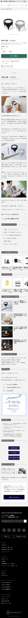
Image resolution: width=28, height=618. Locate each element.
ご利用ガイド (4, 545)
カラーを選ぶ (14, 56)
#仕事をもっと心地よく (15, 359)
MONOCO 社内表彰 (5, 584)
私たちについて (4, 559)
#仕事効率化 (23, 362)
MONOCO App (4, 575)
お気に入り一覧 (21, 536)
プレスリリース (4, 596)
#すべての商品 (12, 364)
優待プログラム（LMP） (6, 603)
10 (16, 34)
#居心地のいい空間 (5, 364)
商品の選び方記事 (5, 601)
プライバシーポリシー (6, 551)
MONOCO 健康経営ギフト (6, 589)
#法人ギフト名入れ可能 (5, 359)
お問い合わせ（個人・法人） (7, 547)
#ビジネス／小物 (22, 357)
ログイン (8, 536)
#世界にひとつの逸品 (15, 361)
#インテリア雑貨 (10, 357)
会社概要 (3, 561)
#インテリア (3, 357)
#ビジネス (16, 357)
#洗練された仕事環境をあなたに (7, 362)
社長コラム (3, 598)
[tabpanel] (14, 24)
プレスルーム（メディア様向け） (8, 565)
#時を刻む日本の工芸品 (5, 361)
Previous (1, 25)
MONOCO (3, 573)
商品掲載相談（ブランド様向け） (8, 563)
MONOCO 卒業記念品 (5, 587)
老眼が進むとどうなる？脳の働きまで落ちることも (16, 209)
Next (26, 25)
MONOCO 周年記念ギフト (6, 582)
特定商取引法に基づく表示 (7, 549)
